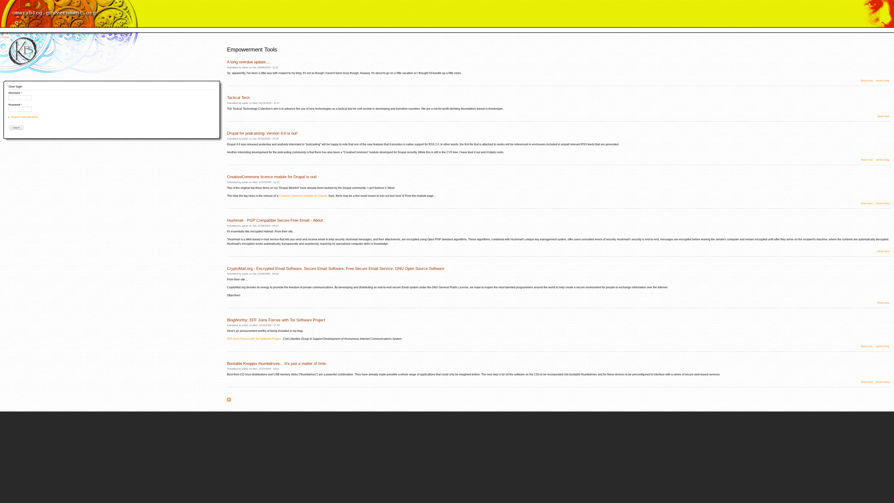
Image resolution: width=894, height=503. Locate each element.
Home (5, 37)
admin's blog (882, 80)
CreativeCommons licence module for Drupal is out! (272, 176)
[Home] (71, 13)
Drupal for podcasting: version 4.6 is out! (262, 133)
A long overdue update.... (248, 62)
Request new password (24, 117)
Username (15, 93)
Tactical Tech (238, 97)
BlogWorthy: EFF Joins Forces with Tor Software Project (276, 320)
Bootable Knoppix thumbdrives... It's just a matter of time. (277, 363)
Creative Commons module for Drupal (303, 195)
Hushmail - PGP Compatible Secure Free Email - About (275, 220)
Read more (867, 80)
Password (15, 104)
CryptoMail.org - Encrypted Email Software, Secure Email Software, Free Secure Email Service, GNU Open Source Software (335, 268)
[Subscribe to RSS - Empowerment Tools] (229, 398)
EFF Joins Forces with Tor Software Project (254, 338)
